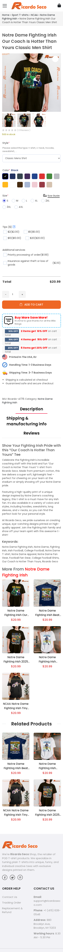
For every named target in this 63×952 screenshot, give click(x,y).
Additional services (13, 250)
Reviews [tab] (31, 433)
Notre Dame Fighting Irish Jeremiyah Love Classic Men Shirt (47, 659)
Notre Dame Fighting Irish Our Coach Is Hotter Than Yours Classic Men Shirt (16, 613)
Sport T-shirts (20, 15)
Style (6, 143)
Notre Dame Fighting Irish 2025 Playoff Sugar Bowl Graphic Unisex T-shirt (16, 659)
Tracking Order (11, 902)
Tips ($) (8, 227)
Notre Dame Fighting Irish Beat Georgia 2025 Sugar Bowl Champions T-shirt (47, 613)
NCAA (34, 15)
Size (5, 195)
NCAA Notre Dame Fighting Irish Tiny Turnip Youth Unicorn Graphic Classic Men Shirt (16, 706)
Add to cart (32, 305)
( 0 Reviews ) (23, 130)
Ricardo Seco (19, 854)
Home (5, 15)
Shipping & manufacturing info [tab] (26, 421)
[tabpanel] (31, 503)
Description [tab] (31, 409)
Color (10, 170)
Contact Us (9, 897)
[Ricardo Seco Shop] (28, 5)
